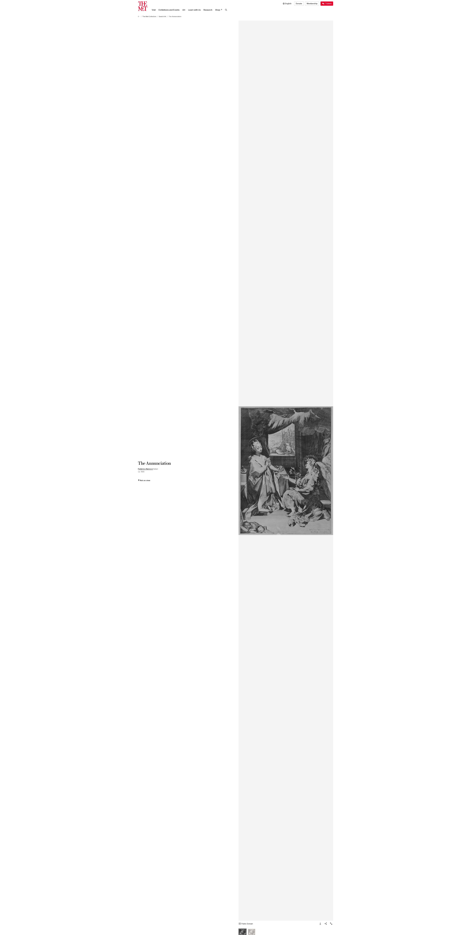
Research (208, 10)
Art (183, 10)
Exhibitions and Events (169, 10)
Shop (217, 10)
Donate (299, 3)
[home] (139, 16)
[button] (286, 470)
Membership (312, 3)
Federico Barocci (145, 469)
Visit (154, 10)
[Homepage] (142, 6)
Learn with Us (194, 10)
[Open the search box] (226, 9)
